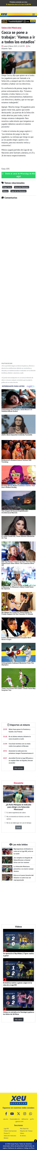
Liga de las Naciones (18, 191)
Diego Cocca (7, 187)
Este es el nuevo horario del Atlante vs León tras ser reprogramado (24, 877)
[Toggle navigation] (33, 15)
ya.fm (32, 1119)
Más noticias (18, 768)
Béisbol (6, 1138)
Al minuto (23, 1136)
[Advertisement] (18, 282)
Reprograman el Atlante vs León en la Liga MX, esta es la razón (23, 851)
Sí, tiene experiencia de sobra (16, 813)
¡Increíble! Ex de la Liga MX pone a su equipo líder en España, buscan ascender (21, 760)
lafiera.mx (25, 1119)
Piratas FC (7, 1133)
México (5, 191)
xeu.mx (5, 1119)
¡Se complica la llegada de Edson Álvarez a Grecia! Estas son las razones (23, 860)
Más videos (18, 1020)
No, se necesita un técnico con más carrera (18, 817)
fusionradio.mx (15, 1119)
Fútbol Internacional (10, 1131)
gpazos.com (19, 1121)
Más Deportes (24, 1128)
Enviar (18, 827)
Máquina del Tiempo (26, 1131)
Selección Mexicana (21, 187)
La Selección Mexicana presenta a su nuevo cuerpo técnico (23, 868)
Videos (22, 1133)
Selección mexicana (10, 1136)
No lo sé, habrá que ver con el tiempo (19, 823)
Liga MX (6, 1128)
